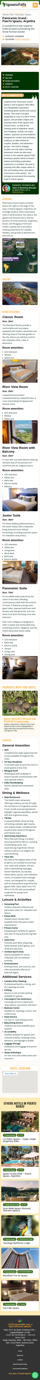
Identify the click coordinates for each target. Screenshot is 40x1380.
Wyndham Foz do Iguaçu (15, 1275)
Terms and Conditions (20, 1368)
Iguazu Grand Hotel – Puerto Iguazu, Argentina (17, 1174)
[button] (35, 5)
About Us (20, 1355)
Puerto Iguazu (22, 39)
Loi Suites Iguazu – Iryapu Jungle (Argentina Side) (19, 1140)
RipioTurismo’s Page (20, 1364)
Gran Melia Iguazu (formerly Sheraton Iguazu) (17, 1209)
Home (20, 1351)
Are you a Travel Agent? (20, 1373)
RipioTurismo (17, 192)
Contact (20, 1360)
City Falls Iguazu (11, 1308)
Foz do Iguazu (10, 1272)
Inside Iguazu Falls (12, 1204)
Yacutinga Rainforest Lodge (16, 1243)
